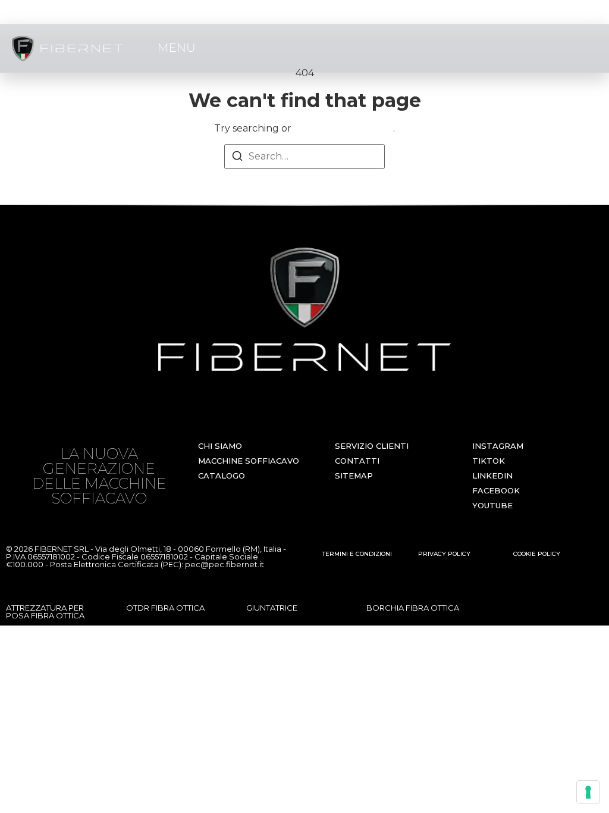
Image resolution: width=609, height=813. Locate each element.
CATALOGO (221, 475)
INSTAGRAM (497, 446)
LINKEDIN (492, 475)
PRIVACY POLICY (444, 554)
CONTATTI (357, 460)
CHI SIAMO (220, 446)
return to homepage (343, 128)
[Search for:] (304, 156)
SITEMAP (354, 475)
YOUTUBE (492, 505)
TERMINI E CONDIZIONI (357, 554)
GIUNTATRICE (271, 607)
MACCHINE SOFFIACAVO (248, 460)
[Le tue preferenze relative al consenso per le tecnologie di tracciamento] (588, 792)
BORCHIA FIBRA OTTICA (412, 607)
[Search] (237, 158)
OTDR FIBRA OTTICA (165, 607)
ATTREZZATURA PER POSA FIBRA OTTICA (45, 611)
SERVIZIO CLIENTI (372, 446)
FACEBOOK (496, 490)
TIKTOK (488, 460)
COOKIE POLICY (536, 554)
